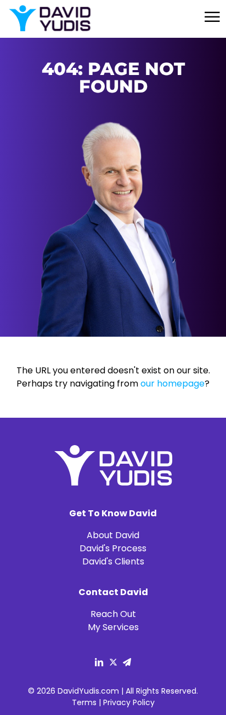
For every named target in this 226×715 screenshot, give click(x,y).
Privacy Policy (129, 702)
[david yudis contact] (127, 663)
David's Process (113, 548)
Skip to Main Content (8, 16)
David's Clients (113, 561)
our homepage (172, 383)
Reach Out (113, 614)
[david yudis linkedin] (99, 663)
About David (113, 535)
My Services (113, 627)
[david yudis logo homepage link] (49, 19)
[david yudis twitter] (113, 663)
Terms (84, 702)
